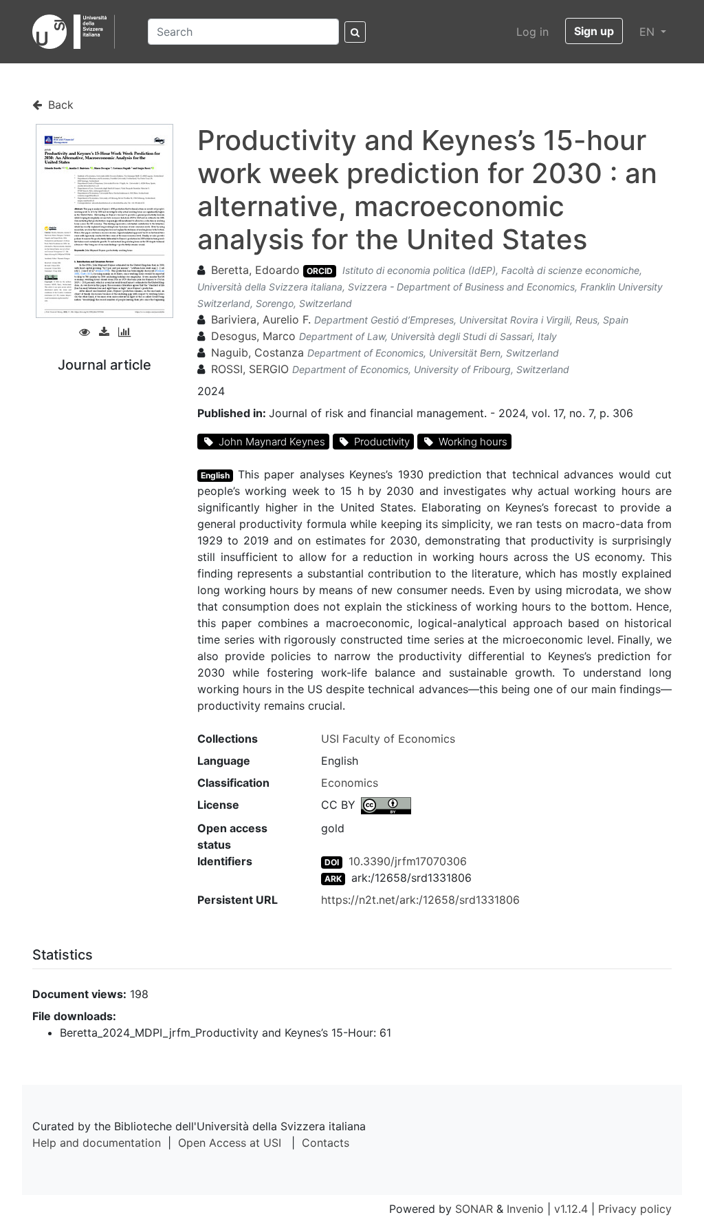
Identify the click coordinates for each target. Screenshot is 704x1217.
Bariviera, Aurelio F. (262, 319)
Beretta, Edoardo (255, 270)
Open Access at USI (229, 1143)
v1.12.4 (571, 1209)
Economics (349, 783)
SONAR (474, 1209)
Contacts (325, 1143)
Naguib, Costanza (257, 352)
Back (59, 105)
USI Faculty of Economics (388, 738)
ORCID (320, 271)
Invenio (525, 1209)
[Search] (355, 32)
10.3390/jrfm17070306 (408, 861)
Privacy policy (635, 1209)
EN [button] (648, 32)
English (215, 475)
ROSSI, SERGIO (250, 369)
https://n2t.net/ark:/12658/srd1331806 (420, 900)
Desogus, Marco (253, 336)
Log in (532, 32)
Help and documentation (96, 1143)
